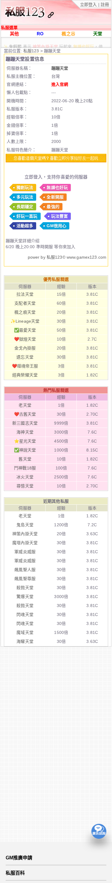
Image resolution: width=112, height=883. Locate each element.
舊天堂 (25, 459)
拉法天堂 (24, 294)
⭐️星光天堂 (25, 441)
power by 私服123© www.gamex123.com (67, 257)
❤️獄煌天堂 (25, 339)
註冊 (104, 4)
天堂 (97, 33)
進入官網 (59, 84)
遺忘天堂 (24, 357)
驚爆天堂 (24, 596)
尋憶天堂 (24, 486)
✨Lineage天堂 (24, 321)
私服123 (31, 50)
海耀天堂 (24, 641)
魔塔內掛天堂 (25, 542)
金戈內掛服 (25, 348)
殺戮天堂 (24, 587)
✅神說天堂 (25, 450)
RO (40, 33)
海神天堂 (24, 432)
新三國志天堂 (25, 423)
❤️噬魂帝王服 (25, 366)
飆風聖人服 (25, 569)
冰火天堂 (24, 477)
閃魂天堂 (24, 614)
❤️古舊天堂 (25, 414)
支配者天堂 (25, 303)
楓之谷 (68, 33)
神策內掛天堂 (45, 43)
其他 (14, 33)
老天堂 (25, 405)
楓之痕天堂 (25, 312)
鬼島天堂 (24, 524)
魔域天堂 (24, 632)
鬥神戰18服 (25, 468)
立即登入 (89, 4)
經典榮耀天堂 (25, 375)
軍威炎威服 (25, 551)
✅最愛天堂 (25, 330)
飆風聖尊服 (25, 578)
